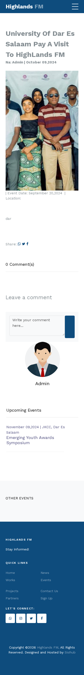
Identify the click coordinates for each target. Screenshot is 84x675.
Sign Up (46, 598)
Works (10, 580)
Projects (12, 591)
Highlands (24, 6)
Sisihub (70, 652)
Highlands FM (47, 647)
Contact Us (49, 591)
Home (10, 573)
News (45, 573)
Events (46, 580)
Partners (12, 598)
